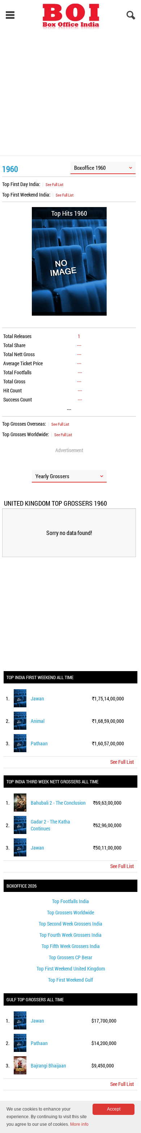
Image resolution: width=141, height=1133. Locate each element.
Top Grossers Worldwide (70, 912)
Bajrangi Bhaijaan (48, 1065)
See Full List (54, 184)
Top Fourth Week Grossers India (70, 934)
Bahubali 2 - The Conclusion (58, 802)
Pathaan (39, 743)
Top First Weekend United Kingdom (71, 968)
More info (79, 1124)
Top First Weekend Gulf (70, 979)
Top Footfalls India (70, 901)
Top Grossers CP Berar (70, 957)
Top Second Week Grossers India (70, 923)
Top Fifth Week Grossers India (71, 946)
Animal (37, 720)
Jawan (37, 698)
